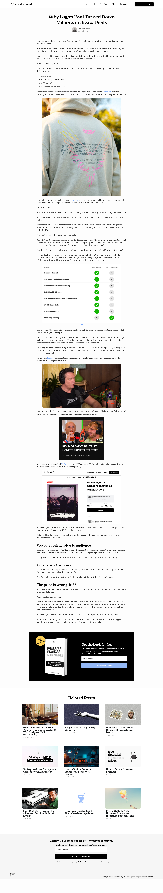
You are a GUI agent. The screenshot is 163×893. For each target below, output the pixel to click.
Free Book (104, 4)
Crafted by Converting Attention (135, 877)
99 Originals (66, 464)
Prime (50, 357)
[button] (125, 4)
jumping (74, 200)
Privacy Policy (149, 877)
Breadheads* (90, 4)
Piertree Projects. (120, 877)
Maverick (106, 91)
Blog (114, 4)
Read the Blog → (144, 4)
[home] (21, 4)
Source (81, 324)
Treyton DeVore (84, 28)
